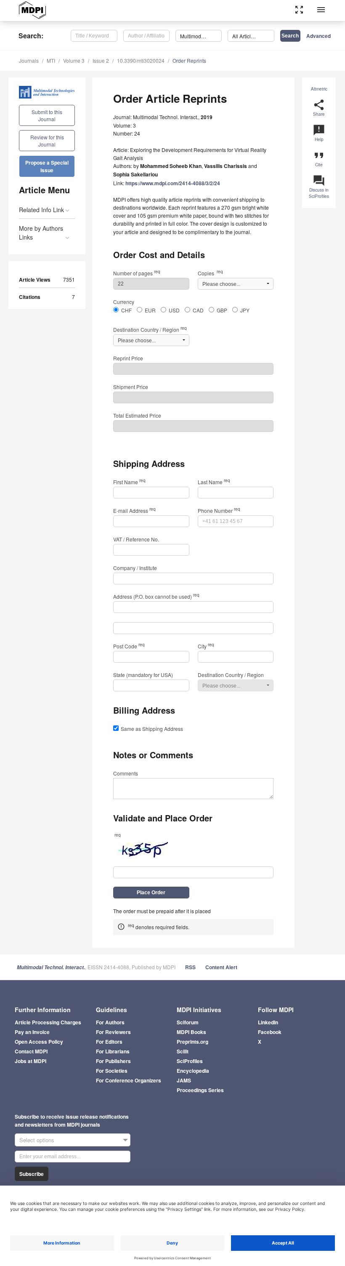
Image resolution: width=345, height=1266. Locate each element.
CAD (198, 310)
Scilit (182, 1051)
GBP (222, 310)
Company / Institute (135, 567)
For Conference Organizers (128, 1080)
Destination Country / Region (150, 329)
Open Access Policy (39, 1041)
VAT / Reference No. (136, 539)
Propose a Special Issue (47, 166)
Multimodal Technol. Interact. (51, 967)
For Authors (110, 1022)
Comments (125, 773)
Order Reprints (189, 60)
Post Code (129, 646)
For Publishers (113, 1061)
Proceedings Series (200, 1090)
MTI (51, 60)
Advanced (318, 36)
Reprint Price (128, 358)
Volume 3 (74, 60)
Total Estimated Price (137, 415)
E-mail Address (134, 510)
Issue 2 (101, 60)
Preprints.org (192, 1041)
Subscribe (31, 1174)
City (206, 646)
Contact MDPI (31, 1051)
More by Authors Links (41, 232)
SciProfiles (190, 1061)
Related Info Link (41, 209)
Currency (123, 301)
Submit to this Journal (47, 115)
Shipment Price (130, 386)
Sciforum (188, 1022)
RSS (190, 967)
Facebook (269, 1032)
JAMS (184, 1080)
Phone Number (219, 510)
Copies (210, 273)
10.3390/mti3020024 (141, 60)
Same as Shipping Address (152, 728)
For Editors (109, 1041)
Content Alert (221, 967)
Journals (29, 60)
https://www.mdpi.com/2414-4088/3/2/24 (172, 183)
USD (174, 310)
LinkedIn (268, 1022)
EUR (150, 310)
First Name (129, 481)
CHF (126, 310)
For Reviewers (113, 1032)
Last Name (214, 481)
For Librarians (113, 1051)
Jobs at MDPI (30, 1061)
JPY (244, 310)
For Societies (111, 1070)
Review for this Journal (47, 140)
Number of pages (136, 273)
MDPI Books (191, 1032)
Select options (36, 1140)
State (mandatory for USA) (143, 674)
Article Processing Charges (48, 1022)
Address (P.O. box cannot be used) (156, 596)
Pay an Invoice (32, 1032)
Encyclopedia (193, 1070)
